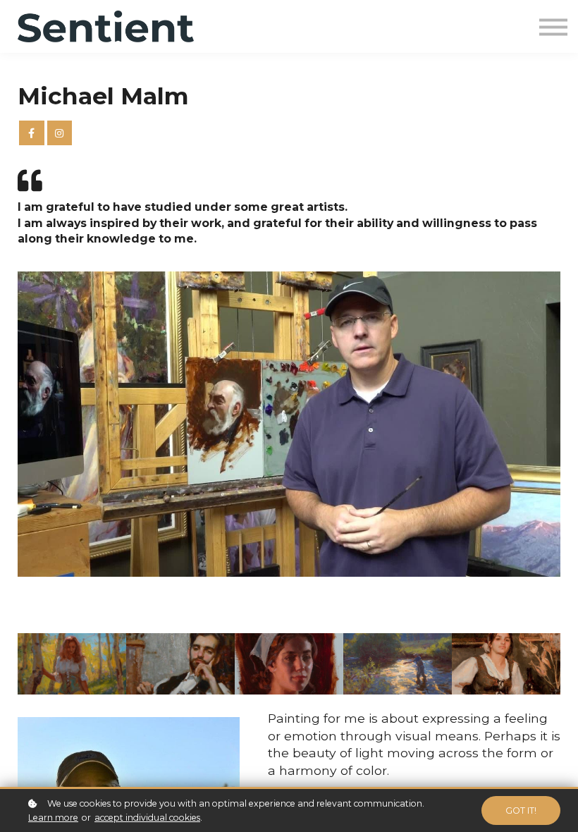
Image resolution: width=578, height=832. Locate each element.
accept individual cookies (147, 817)
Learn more (53, 817)
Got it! (520, 810)
